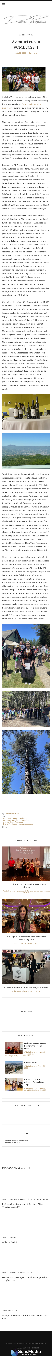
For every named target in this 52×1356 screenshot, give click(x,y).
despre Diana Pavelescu (13, 822)
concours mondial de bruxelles (16, 820)
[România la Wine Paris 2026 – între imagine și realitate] (26, 967)
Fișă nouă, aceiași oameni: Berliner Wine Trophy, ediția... (35, 1046)
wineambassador (25, 824)
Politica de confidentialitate (16, 1141)
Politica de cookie (12, 1142)
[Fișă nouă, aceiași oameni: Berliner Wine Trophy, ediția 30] (26, 864)
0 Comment (32, 53)
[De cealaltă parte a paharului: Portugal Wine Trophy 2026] (14, 1084)
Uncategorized (37, 891)
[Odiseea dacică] (14, 1067)
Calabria (22, 818)
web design (17, 1347)
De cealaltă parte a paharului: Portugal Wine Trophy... (34, 1082)
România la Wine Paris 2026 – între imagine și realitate (26, 987)
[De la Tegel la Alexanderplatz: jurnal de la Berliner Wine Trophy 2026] (26, 917)
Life (23, 1311)
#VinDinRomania (26, 35)
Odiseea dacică (30, 1062)
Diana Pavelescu (12, 813)
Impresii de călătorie (23, 891)
